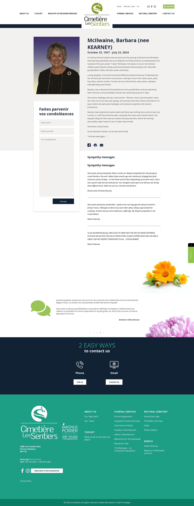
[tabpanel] (97, 308)
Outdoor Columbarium (125, 430)
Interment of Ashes (123, 425)
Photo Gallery (150, 430)
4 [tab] (100, 333)
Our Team (89, 421)
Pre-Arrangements (123, 416)
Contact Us (168, 13)
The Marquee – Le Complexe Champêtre (124, 449)
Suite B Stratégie (123, 502)
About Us (24, 13)
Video (146, 425)
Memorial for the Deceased (127, 439)
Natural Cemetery (148, 13)
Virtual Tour (129, 6)
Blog (119, 6)
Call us (80, 382)
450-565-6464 (169, 6)
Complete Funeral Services (127, 421)
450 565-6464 (30, 462)
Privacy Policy (25, 481)
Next (165, 314)
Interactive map (151, 416)
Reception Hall (121, 443)
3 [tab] (97, 333)
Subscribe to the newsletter (47, 470)
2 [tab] (94, 333)
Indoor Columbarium (124, 434)
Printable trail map (153, 421)
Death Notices (151, 446)
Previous (29, 314)
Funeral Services (125, 13)
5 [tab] (104, 333)
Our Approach (91, 416)
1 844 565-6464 (44, 462)
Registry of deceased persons (62, 13)
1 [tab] (90, 333)
